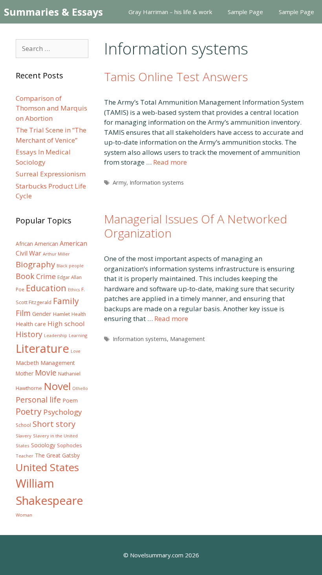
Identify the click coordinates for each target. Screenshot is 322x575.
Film (23, 313)
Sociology (43, 445)
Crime (46, 276)
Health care (31, 324)
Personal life (38, 399)
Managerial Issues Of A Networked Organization (195, 226)
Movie (46, 373)
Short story (54, 423)
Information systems (157, 182)
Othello (80, 388)
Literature (42, 348)
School (23, 425)
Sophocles (69, 445)
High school (66, 323)
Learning (78, 335)
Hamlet (61, 313)
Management (187, 339)
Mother (24, 373)
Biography (35, 264)
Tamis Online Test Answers (176, 77)
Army (119, 182)
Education (46, 288)
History (29, 334)
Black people (70, 265)
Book (25, 276)
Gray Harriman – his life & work (170, 12)
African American (37, 243)
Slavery (23, 436)
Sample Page (245, 12)
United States (47, 467)
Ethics (74, 289)
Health (78, 314)
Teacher (24, 456)
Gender (41, 313)
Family (66, 301)
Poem (70, 400)
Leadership (55, 335)
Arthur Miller (56, 254)
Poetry (29, 411)
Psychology (62, 412)
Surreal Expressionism (51, 173)
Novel (57, 386)
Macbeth (27, 362)
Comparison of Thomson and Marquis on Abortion (51, 108)
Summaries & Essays (53, 11)
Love (75, 351)
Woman (24, 515)
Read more (170, 162)
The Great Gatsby (57, 455)
